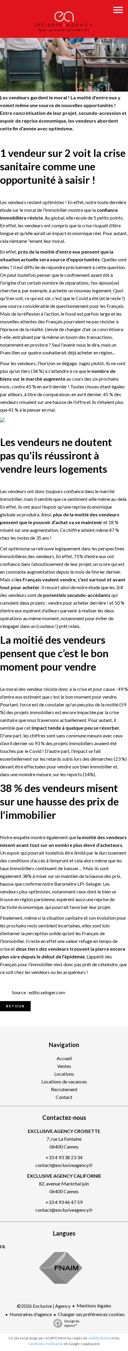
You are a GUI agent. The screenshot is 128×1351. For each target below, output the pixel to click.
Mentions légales (94, 1305)
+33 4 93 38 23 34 (64, 1157)
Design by (71, 1323)
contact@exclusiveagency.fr (64, 1165)
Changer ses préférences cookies (91, 1314)
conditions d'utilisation (45, 1344)
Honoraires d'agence (31, 1314)
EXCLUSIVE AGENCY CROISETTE (64, 1131)
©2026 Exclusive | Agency (44, 1306)
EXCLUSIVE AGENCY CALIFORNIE (64, 1176)
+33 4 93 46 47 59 (64, 1202)
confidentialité (99, 1338)
